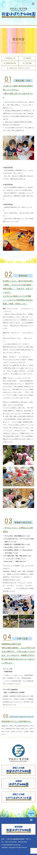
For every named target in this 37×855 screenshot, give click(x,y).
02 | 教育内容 (27, 58)
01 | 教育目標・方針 (9, 58)
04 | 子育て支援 (27, 63)
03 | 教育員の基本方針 (10, 63)
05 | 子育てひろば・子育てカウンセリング (18, 68)
